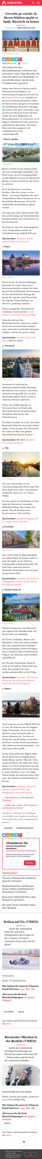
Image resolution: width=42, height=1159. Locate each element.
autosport (9, 1012)
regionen (8, 828)
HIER (8, 1024)
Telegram (24, 63)
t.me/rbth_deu (27, 989)
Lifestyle (21, 25)
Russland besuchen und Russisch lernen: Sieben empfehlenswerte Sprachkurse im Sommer (18, 889)
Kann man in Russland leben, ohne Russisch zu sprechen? (19, 898)
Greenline (21, 678)
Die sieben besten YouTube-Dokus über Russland (19, 906)
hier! (10, 1157)
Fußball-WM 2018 (13, 98)
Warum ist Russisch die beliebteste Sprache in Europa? (19, 879)
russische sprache (24, 828)
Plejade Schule (22, 582)
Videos (21, 1012)
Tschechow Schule (25, 239)
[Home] (4, 3)
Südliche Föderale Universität (15, 242)
